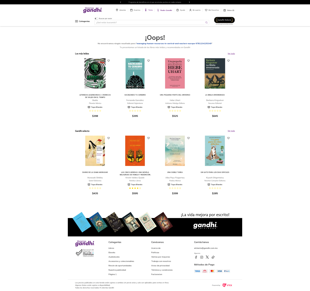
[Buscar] (206, 22)
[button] (156, 273)
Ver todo (231, 131)
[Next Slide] (189, 2)
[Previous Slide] (120, 2)
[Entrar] (197, 10)
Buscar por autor (105, 18)
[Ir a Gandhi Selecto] (224, 25)
